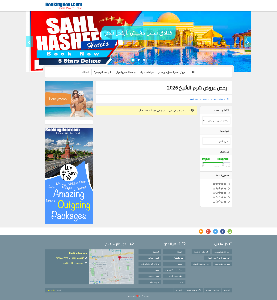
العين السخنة (153, 257)
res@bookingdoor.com (73, 263)
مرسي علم (154, 282)
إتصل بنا (179, 290)
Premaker (146, 296)
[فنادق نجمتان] (216, 197)
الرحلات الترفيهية (201, 251)
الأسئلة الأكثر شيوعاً (194, 290)
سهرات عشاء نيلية (222, 263)
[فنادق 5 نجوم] (216, 184)
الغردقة (180, 251)
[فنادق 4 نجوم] (216, 188)
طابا (181, 282)
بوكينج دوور (51, 290)
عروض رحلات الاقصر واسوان (218, 257)
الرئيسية (227, 290)
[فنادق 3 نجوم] (216, 193)
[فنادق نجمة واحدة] (216, 202)
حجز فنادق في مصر (222, 251)
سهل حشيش (153, 276)
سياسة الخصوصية (212, 290)
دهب (157, 270)
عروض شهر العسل (201, 263)
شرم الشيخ (194, 99)
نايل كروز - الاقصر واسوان (173, 270)
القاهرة (156, 251)
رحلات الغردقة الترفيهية (149, 263)
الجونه (180, 263)
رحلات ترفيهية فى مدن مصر (212, 99)
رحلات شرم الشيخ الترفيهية (173, 276)
